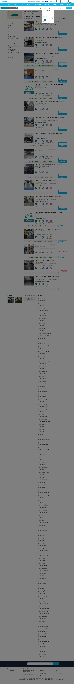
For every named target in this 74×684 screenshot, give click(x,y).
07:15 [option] (51, 8)
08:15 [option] (62, 8)
